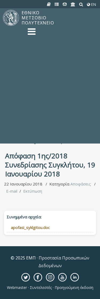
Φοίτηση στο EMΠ (45, 85)
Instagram (50, 277)
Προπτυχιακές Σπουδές (50, 89)
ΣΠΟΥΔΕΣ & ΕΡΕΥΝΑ (47, 81)
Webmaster (17, 287)
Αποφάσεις (80, 184)
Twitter (25, 277)
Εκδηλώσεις (38, 69)
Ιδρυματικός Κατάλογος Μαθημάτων (62, 97)
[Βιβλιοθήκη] (49, 4)
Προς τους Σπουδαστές (50, 121)
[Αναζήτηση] (81, 4)
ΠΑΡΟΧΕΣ (37, 113)
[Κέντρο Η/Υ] (56, 4)
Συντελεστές (41, 287)
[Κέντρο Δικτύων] (64, 4)
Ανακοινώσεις (41, 61)
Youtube (62, 277)
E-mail (11, 191)
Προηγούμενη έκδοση (73, 287)
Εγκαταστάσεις (42, 50)
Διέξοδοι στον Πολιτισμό (51, 129)
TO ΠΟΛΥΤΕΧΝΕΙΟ (45, 38)
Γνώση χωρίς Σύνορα (47, 101)
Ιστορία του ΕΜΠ (44, 46)
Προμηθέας (38, 73)
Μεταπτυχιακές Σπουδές (51, 93)
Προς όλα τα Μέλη (45, 117)
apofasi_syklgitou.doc (30, 227)
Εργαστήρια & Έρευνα (48, 105)
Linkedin (74, 277)
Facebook (38, 277)
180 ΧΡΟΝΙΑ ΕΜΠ (44, 77)
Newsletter (38, 65)
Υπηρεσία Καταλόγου (47, 141)
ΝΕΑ (31, 57)
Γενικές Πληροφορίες (48, 137)
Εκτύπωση (32, 191)
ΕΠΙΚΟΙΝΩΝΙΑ (41, 133)
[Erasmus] (73, 4)
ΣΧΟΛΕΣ (35, 109)
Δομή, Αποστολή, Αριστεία (52, 42)
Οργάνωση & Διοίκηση (48, 54)
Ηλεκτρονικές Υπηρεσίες (51, 125)
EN (93, 4)
